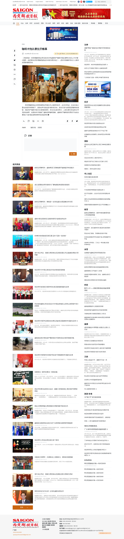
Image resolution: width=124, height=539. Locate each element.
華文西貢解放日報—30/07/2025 (93, 469)
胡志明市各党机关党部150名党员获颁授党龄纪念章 (52, 287)
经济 (31, 23)
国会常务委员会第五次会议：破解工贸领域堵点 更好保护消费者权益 (56, 390)
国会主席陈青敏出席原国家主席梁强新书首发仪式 (51, 406)
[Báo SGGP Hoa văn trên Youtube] (81, 2)
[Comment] (15, 79)
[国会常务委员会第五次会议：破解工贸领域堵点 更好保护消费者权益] (23, 395)
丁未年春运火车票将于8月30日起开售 (95, 440)
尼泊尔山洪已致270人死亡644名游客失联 (97, 145)
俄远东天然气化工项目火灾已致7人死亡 (96, 161)
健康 (67, 23)
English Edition (39, 1)
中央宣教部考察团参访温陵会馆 (94, 190)
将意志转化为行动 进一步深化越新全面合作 (49, 491)
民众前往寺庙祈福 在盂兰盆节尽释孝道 (96, 376)
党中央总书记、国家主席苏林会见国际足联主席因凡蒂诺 (54, 474)
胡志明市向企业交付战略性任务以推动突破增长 (97, 106)
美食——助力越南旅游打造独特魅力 (95, 421)
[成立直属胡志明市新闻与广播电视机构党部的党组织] (23, 190)
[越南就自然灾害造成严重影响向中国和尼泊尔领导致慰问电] (23, 343)
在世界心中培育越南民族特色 (93, 380)
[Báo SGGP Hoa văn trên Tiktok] (84, 2)
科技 (62, 23)
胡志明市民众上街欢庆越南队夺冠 (94, 449)
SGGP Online (30, 1)
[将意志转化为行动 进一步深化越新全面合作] (23, 497)
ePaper (88, 460)
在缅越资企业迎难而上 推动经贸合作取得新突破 (97, 135)
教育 (54, 23)
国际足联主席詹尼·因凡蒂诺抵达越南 (95, 280)
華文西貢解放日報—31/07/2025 (95, 463)
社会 (22, 23)
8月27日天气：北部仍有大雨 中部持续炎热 (97, 444)
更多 (21, 507)
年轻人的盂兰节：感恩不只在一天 (95, 360)
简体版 (93, 23)
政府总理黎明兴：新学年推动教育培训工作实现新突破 (97, 214)
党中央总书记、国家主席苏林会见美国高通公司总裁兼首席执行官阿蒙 (57, 254)
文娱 (71, 23)
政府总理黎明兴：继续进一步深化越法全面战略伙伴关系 (54, 202)
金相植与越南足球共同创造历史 (95, 253)
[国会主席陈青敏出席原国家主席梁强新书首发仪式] (23, 412)
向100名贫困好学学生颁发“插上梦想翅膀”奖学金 (97, 238)
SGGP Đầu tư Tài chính (61, 1)
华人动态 (48, 23)
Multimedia (90, 426)
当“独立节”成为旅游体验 (92, 397)
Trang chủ (14, 23)
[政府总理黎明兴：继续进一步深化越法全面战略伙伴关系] (23, 207)
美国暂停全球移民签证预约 (92, 165)
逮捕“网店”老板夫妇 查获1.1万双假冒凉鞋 (97, 49)
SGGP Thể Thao (49, 1)
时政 (17, 23)
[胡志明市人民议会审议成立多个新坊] (23, 446)
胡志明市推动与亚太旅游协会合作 (94, 123)
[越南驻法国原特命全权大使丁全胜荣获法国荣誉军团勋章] (23, 429)
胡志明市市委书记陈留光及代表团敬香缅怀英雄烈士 (97, 454)
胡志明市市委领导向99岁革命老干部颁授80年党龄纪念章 (54, 355)
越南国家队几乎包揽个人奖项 (93, 271)
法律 (26, 23)
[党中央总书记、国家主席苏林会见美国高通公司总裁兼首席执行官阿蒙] (23, 258)
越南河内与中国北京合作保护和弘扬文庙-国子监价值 (97, 384)
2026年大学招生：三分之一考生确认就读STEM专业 (96, 243)
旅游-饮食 (85, 23)
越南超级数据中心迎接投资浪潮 (93, 306)
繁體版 (100, 23)
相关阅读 (16, 164)
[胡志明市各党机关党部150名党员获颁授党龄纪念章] (23, 292)
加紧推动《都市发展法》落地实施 (46, 372)
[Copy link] (15, 74)
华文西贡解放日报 (25, 14)
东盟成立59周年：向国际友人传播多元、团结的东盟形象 (54, 457)
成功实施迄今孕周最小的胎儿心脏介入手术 (97, 328)
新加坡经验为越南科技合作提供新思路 (95, 310)
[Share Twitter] (15, 60)
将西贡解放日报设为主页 (105, 533)
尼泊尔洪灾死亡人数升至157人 (93, 158)
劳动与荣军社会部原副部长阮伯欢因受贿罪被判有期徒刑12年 (97, 73)
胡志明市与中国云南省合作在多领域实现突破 (50, 270)
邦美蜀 (40, 127)
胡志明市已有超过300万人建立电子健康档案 (97, 348)
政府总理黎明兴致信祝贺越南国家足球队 (96, 267)
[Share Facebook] (15, 55)
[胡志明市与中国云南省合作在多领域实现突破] (23, 275)
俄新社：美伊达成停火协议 (92, 169)
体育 (58, 23)
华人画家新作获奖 (89, 389)
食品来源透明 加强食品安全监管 (94, 413)
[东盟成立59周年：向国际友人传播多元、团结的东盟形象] (23, 463)
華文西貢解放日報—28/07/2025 (93, 476)
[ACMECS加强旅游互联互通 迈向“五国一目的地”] (23, 241)
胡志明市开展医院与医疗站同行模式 (95, 352)
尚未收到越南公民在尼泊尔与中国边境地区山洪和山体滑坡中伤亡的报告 (57, 305)
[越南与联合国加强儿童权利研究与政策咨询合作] (23, 224)
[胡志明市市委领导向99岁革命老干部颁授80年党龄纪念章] (23, 360)
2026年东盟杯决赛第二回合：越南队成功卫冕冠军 (97, 275)
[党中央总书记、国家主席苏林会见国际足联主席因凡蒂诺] (23, 480)
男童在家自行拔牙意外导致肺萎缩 (94, 344)
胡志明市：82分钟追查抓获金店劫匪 (95, 64)
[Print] (15, 70)
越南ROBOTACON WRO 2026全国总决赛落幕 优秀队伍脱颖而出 (97, 318)
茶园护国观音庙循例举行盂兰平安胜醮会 (96, 204)
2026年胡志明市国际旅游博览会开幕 (95, 127)
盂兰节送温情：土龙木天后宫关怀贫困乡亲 (97, 193)
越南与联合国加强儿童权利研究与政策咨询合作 (50, 219)
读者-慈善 (77, 23)
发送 (74, 154)
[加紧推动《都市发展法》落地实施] (23, 378)
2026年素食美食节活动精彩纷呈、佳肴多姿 (97, 417)
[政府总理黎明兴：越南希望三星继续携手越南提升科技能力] (23, 173)
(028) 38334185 (17, 532)
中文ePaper (73, 1)
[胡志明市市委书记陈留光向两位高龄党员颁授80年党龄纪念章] (23, 326)
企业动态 (36, 23)
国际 (42, 23)
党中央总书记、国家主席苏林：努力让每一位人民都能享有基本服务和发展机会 (61, 5)
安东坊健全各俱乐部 (91, 177)
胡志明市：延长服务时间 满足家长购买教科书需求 (97, 228)
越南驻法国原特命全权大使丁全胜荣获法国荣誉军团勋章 (54, 423)
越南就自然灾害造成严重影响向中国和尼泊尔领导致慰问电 (54, 338)
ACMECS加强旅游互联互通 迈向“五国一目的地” (50, 236)
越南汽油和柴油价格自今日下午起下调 (95, 131)
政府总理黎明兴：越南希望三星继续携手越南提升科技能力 (54, 168)
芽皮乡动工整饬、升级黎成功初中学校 (95, 233)
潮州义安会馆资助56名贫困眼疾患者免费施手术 (97, 200)
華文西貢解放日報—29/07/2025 (93, 473)
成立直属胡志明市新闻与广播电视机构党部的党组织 (52, 185)
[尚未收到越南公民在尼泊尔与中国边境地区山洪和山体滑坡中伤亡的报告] (23, 309)
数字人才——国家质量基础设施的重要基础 (97, 289)
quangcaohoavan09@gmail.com (22, 534)
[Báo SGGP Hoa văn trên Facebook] (79, 2)
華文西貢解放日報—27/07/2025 (93, 480)
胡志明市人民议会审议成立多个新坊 (47, 440)
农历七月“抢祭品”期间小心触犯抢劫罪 (95, 68)
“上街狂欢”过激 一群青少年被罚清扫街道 (96, 77)
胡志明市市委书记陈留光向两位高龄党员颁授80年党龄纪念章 (55, 321)
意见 (106, 23)
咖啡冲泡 (33, 127)
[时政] (15, 84)
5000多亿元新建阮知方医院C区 (93, 341)
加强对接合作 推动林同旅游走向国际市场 (96, 410)
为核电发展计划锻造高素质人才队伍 (95, 313)
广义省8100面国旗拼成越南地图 (95, 429)
